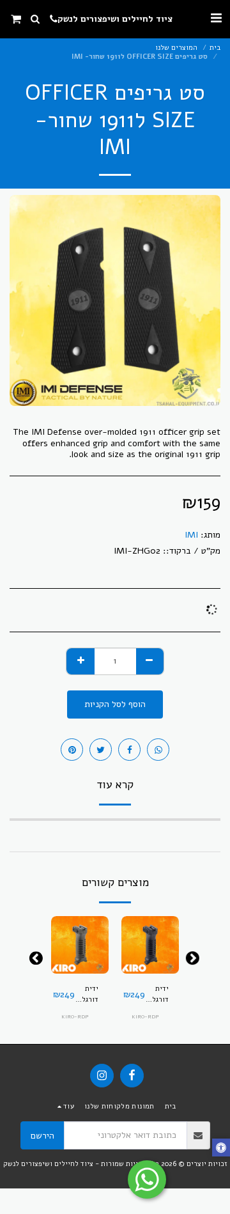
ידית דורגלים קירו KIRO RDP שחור (157, 995)
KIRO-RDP (145, 1016)
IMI (191, 535)
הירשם (42, 1136)
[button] (216, 18)
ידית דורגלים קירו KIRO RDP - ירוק (86, 995)
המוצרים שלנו (176, 47)
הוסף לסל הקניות (149, 960)
